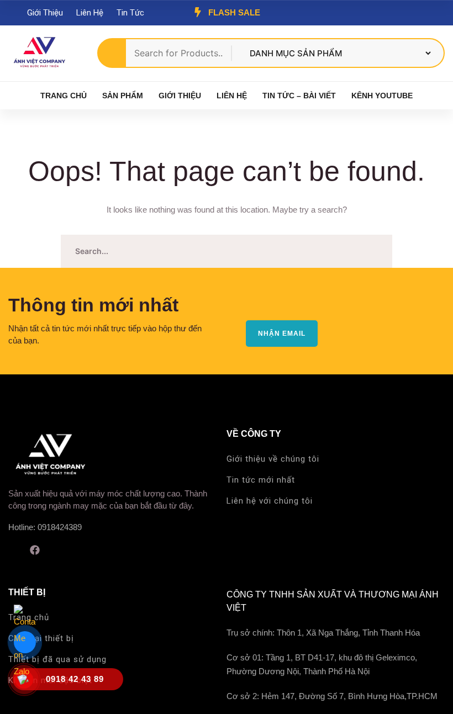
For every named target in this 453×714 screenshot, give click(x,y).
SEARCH (375, 251)
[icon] (12, 550)
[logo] (39, 52)
